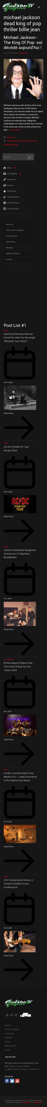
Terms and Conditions (15, 230)
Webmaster (38, 1102)
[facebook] (7, 1082)
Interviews (11, 179)
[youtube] (17, 1082)
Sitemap (9, 248)
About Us (9, 224)
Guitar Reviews (13, 197)
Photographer (25, 1102)
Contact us (34, 1069)
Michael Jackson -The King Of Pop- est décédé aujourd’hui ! (23, 42)
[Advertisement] (23, 293)
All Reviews (12, 191)
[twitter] (12, 1082)
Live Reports (12, 174)
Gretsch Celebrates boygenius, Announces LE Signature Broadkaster (20, 554)
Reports (10, 185)
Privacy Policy (11, 236)
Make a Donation (13, 253)
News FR (11, 137)
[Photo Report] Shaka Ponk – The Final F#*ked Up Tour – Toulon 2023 (19, 667)
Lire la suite (15, 130)
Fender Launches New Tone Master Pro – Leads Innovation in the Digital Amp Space (20, 777)
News (9, 168)
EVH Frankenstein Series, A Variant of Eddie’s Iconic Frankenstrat (18, 884)
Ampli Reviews (13, 209)
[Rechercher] (30, 157)
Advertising (10, 242)
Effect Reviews (13, 203)
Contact (9, 259)
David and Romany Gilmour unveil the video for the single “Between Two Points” (19, 338)
